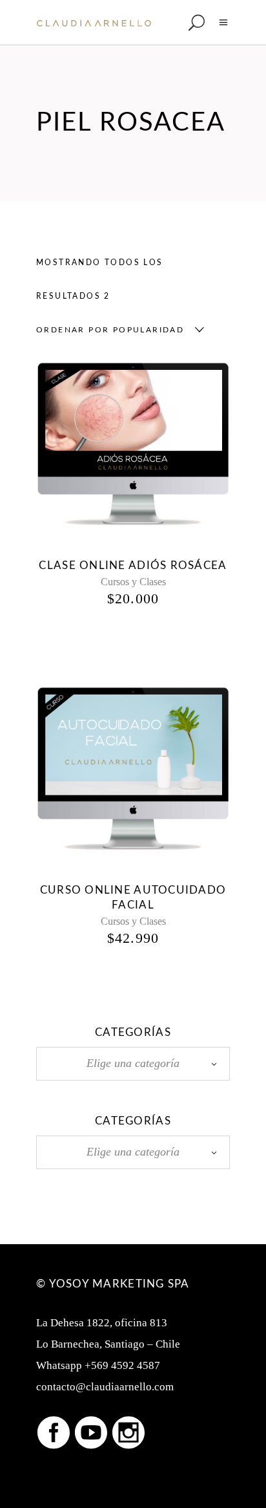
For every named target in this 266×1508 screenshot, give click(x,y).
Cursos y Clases (133, 581)
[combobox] (116, 330)
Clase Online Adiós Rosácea (133, 565)
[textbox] (133, 1063)
